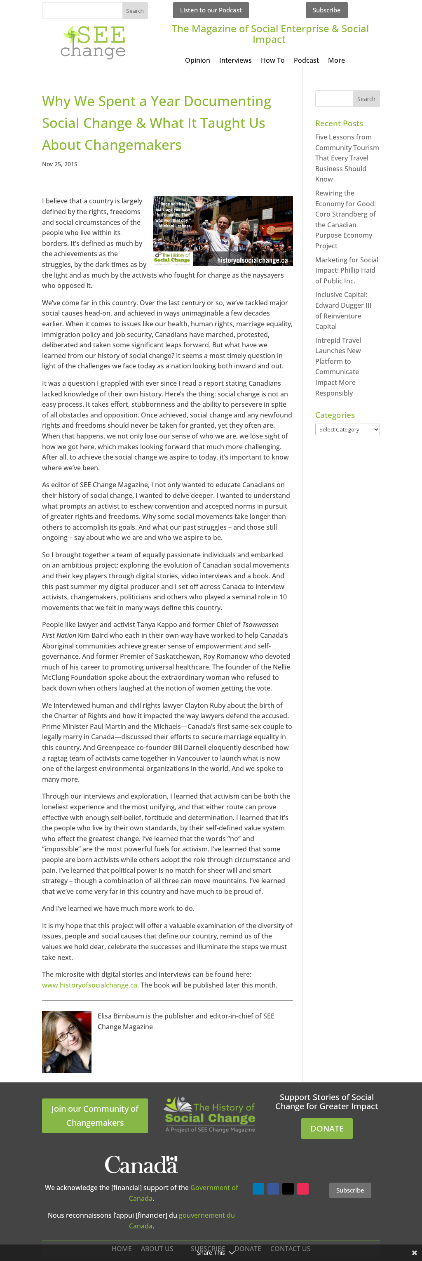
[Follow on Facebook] (273, 1189)
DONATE (327, 1128)
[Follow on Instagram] (303, 1189)
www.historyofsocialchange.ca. (90, 985)
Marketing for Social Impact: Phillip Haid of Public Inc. (346, 270)
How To (273, 61)
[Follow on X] (288, 1189)
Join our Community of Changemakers (95, 1115)
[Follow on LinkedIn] (258, 1189)
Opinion (197, 61)
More (336, 61)
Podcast (306, 61)
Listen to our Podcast (211, 10)
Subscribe (327, 10)
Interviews (235, 61)
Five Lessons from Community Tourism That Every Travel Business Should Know (347, 158)
